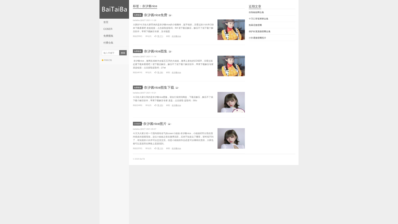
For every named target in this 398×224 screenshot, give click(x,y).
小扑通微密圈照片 (257, 37)
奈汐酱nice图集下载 (159, 87)
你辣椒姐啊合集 (256, 12)
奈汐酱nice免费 (155, 14)
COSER (107, 29)
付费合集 (108, 42)
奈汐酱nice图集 (155, 51)
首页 (105, 22)
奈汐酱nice (176, 36)
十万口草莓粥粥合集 (258, 18)
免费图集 (108, 35)
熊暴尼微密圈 (255, 24)
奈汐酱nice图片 (155, 123)
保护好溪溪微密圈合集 (260, 31)
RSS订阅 (108, 60)
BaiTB (114, 9)
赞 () (160, 36)
